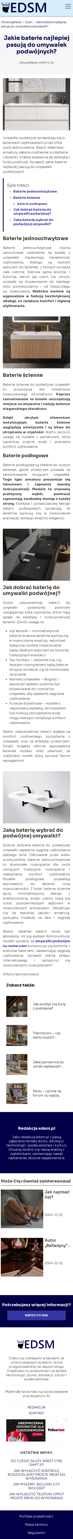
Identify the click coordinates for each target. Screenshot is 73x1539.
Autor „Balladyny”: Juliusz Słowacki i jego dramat (57, 1243)
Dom (29, 22)
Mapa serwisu (36, 1524)
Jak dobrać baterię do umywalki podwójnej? (32, 211)
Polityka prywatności (36, 1516)
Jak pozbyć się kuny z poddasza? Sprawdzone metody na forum (50, 1006)
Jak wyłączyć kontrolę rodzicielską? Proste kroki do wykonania (36, 1475)
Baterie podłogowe (32, 204)
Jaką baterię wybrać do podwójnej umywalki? (33, 222)
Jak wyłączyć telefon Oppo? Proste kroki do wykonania (36, 1496)
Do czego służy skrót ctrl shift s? (36, 1463)
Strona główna (11, 22)
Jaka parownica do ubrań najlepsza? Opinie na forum (48, 1064)
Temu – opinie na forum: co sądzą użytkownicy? (47, 1093)
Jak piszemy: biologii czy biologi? (36, 1486)
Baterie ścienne (26, 198)
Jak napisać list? (57, 1195)
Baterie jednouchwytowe (35, 191)
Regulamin (36, 1533)
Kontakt (36, 1413)
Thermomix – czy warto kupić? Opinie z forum (46, 1035)
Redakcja (37, 1407)
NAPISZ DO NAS (36, 1315)
